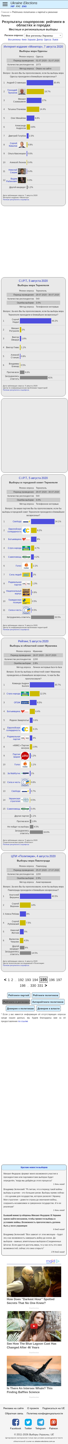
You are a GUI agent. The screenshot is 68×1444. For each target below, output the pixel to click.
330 (33, 985)
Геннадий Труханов (12, 91)
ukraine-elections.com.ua (45, 1441)
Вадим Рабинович (11, 180)
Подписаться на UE (53, 1408)
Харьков (32, 39)
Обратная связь (14, 1413)
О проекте (33, 1408)
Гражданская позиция (15, 601)
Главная (5, 12)
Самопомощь (14, 557)
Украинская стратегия (14, 799)
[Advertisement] (34, 242)
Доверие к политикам (20, 1008)
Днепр (40, 39)
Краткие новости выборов (34, 1167)
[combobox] (43, 35)
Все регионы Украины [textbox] (39, 35)
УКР (12, 6)
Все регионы (14, 39)
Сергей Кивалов (13, 144)
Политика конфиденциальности (45, 1413)
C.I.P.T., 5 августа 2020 (33, 280)
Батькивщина (14, 539)
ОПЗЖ (17, 702)
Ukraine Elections (23, 3)
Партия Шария (16, 755)
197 (59, 980)
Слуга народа (14, 548)
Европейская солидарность (14, 530)
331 (40, 985)
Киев (24, 39)
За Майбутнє (13, 773)
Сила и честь (15, 610)
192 (21, 980)
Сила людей (15, 574)
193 (28, 980)
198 (22, 985)
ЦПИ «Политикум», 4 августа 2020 (33, 856)
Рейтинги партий (18, 995)
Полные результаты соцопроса (16, 199)
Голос (18, 566)
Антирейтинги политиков (47, 1001)
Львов (55, 39)
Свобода (17, 521)
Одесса (47, 39)
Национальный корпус (13, 592)
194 (35, 980)
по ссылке (23, 1021)
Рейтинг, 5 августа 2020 (33, 641)
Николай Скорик (13, 171)
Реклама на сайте (13, 1408)
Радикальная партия (14, 583)
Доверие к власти (48, 1008)
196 (52, 980)
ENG (24, 6)
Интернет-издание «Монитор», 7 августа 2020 (33, 46)
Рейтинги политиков (45, 995)
